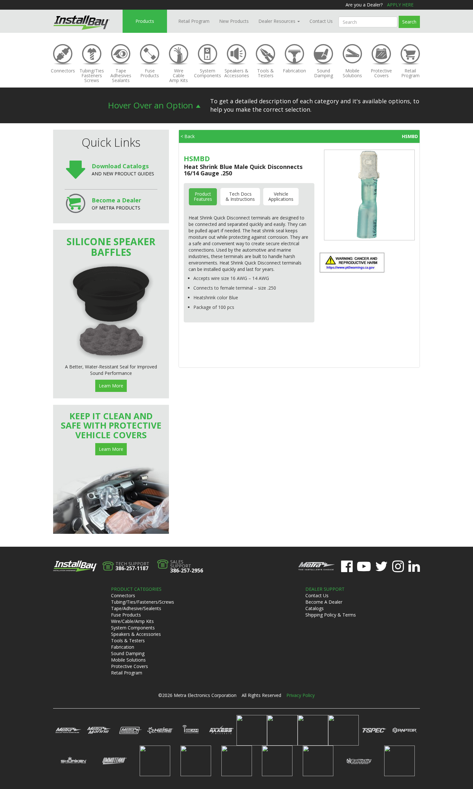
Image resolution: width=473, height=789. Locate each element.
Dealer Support (325, 589)
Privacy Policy (300, 695)
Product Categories (136, 589)
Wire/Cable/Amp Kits (132, 621)
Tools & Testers (128, 640)
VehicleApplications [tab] (280, 196)
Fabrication (122, 647)
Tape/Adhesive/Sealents (136, 608)
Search (409, 22)
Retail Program (193, 21)
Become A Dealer (323, 602)
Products (144, 21)
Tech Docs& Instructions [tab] (240, 196)
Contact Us (321, 21)
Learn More (111, 386)
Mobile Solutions (128, 660)
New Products (234, 21)
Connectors (123, 595)
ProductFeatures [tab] (203, 196)
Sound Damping (127, 653)
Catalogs (314, 608)
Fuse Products (126, 615)
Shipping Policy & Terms (330, 615)
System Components (133, 628)
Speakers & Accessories (136, 634)
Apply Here (400, 5)
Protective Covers (129, 666)
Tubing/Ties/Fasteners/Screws (142, 602)
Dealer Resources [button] (277, 21)
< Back (188, 136)
